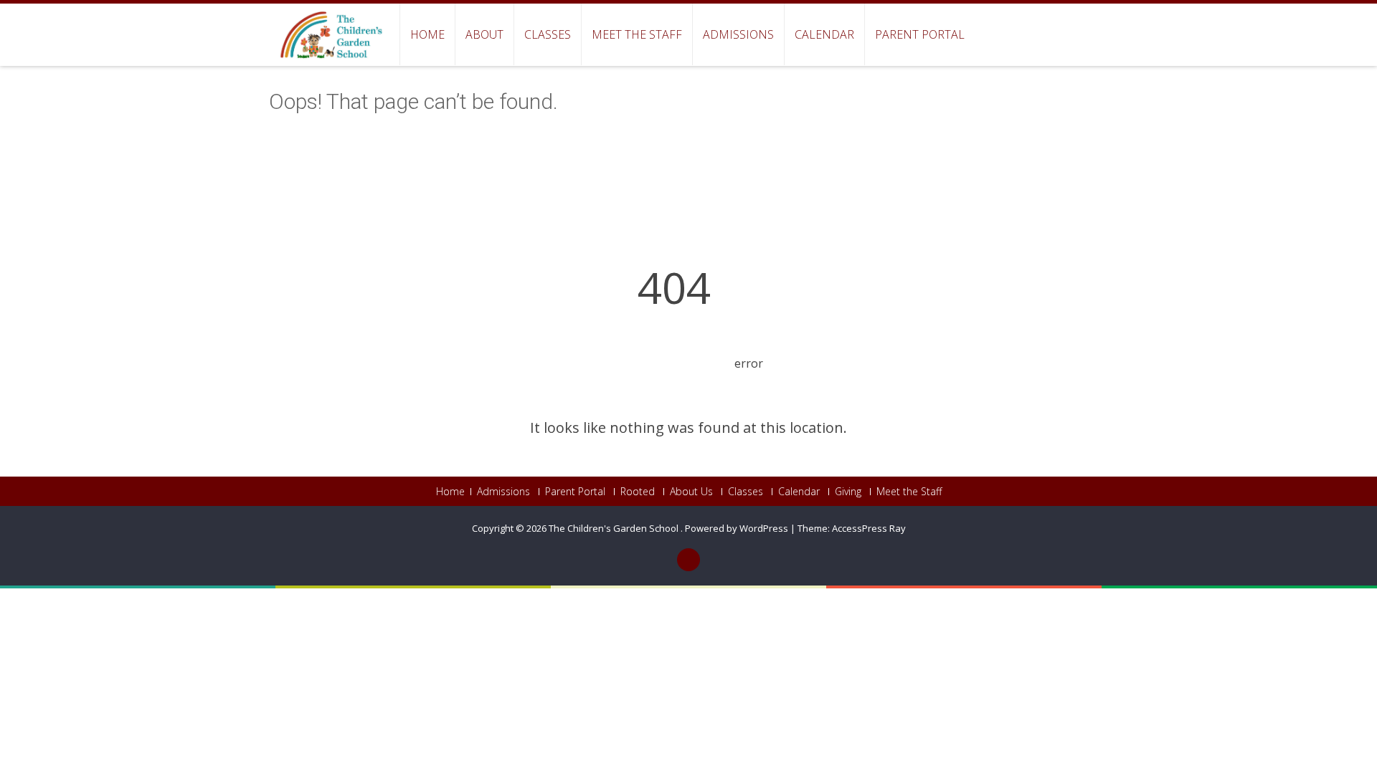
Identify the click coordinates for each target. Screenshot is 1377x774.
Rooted (637, 491)
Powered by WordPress (736, 528)
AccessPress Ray (869, 528)
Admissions (738, 34)
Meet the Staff (637, 34)
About (484, 34)
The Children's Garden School (615, 528)
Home (427, 34)
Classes (547, 34)
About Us (691, 491)
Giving (848, 491)
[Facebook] (688, 559)
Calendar (824, 34)
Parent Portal (920, 34)
